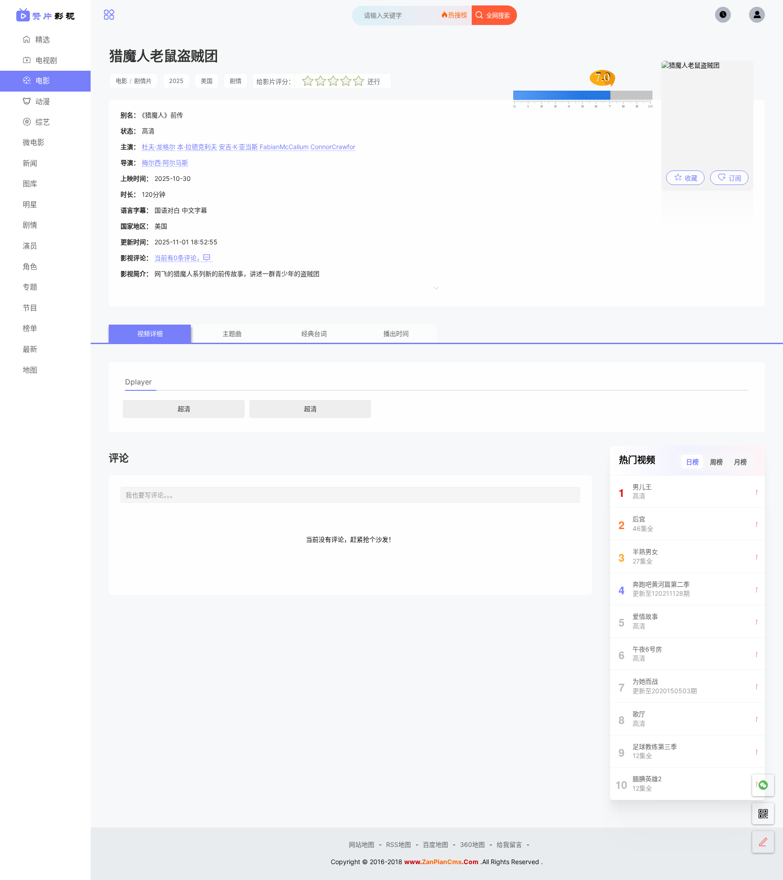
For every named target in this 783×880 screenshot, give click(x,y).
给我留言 (509, 844)
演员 (30, 245)
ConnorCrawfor (332, 147)
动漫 (42, 101)
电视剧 (46, 60)
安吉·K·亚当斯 (238, 147)
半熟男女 (638, 556)
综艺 (42, 121)
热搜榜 (457, 15)
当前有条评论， (179, 258)
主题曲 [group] (232, 333)
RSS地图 (398, 844)
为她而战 (658, 686)
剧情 (30, 224)
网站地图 (361, 844)
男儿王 (635, 491)
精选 (42, 39)
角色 (30, 266)
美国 (207, 80)
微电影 (33, 142)
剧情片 (143, 80)
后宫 (636, 523)
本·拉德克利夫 (197, 147)
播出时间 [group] (396, 333)
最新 (30, 349)
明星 (30, 204)
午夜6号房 (640, 653)
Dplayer (138, 381)
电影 (42, 80)
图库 (30, 183)
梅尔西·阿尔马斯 (165, 162)
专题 (30, 287)
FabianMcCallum (284, 147)
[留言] (763, 842)
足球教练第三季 (648, 751)
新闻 (30, 163)
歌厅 (632, 718)
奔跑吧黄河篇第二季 (654, 589)
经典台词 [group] (314, 333)
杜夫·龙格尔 (158, 147)
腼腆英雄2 (638, 783)
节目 (30, 307)
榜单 (30, 328)
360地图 (472, 844)
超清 (184, 409)
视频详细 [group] (150, 333)
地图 (30, 369)
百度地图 (435, 844)
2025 (176, 80)
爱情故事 (638, 621)
